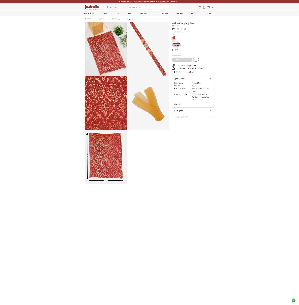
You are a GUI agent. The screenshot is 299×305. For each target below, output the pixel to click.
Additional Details (181, 117)
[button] (174, 37)
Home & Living (95, 19)
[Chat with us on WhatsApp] (293, 300)
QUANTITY (175, 50)
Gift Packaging (115, 19)
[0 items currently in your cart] (212, 7)
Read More (191, 72)
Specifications (179, 78)
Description (178, 110)
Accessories (105, 19)
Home (87, 19)
